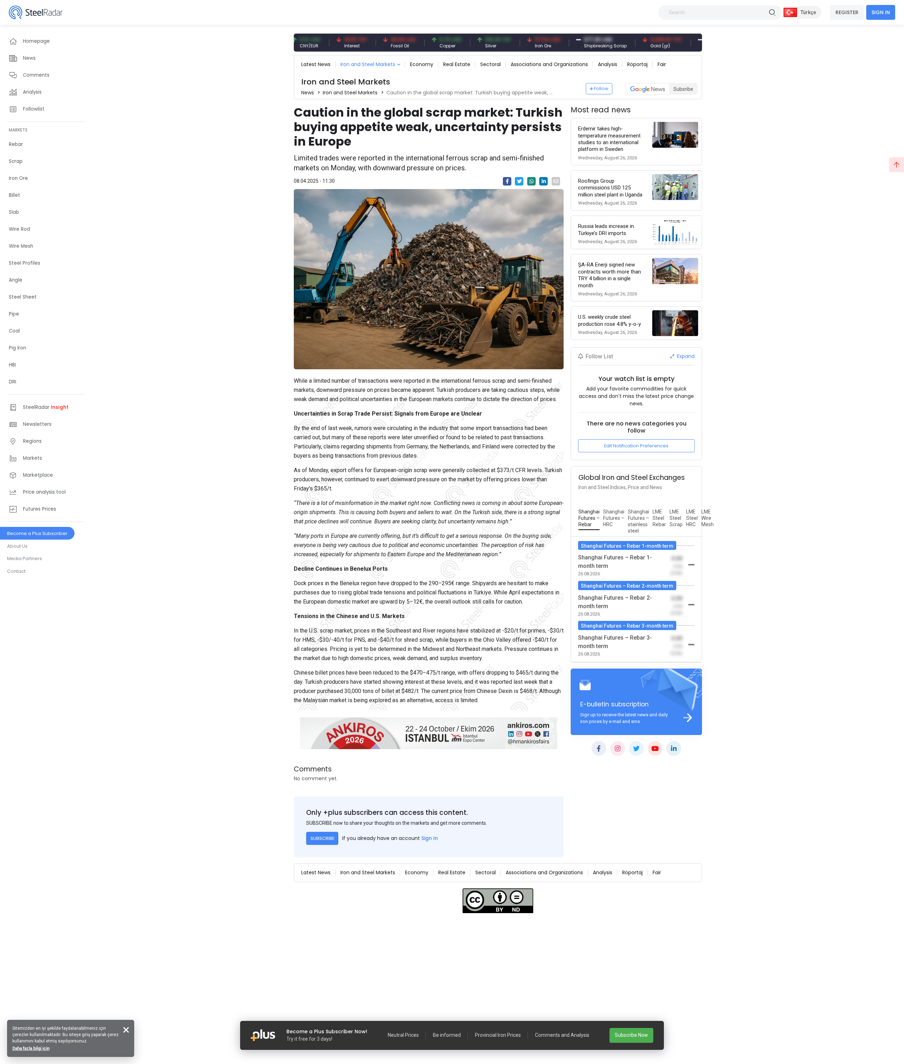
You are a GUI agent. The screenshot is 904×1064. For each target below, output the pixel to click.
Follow (601, 88)
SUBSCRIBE (322, 838)
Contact (16, 571)
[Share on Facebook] (507, 181)
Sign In (429, 838)
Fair (662, 64)
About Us (17, 546)
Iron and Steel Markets (367, 64)
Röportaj (637, 64)
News (307, 92)
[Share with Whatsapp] (531, 181)
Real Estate (456, 64)
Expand (685, 356)
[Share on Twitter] (519, 181)
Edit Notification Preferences (636, 445)
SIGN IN (881, 12)
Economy (421, 64)
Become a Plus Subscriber (37, 533)
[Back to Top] (896, 164)
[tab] (589, 518)
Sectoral (490, 64)
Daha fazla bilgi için (30, 1048)
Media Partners (24, 558)
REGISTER (846, 12)
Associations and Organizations (549, 64)
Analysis (607, 64)
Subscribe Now (631, 1035)
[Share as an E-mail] (556, 181)
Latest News (316, 64)
